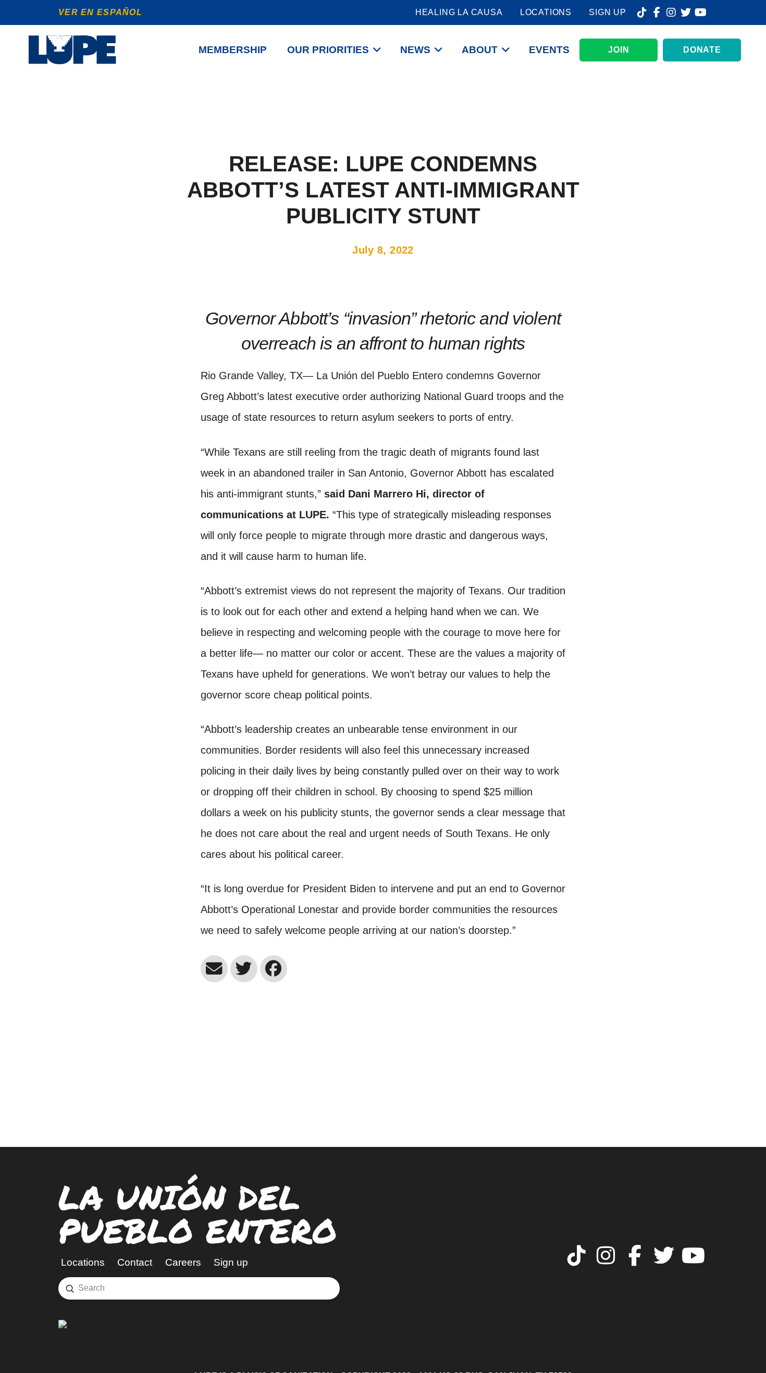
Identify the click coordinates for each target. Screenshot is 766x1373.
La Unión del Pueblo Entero (197, 1213)
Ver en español (100, 12)
